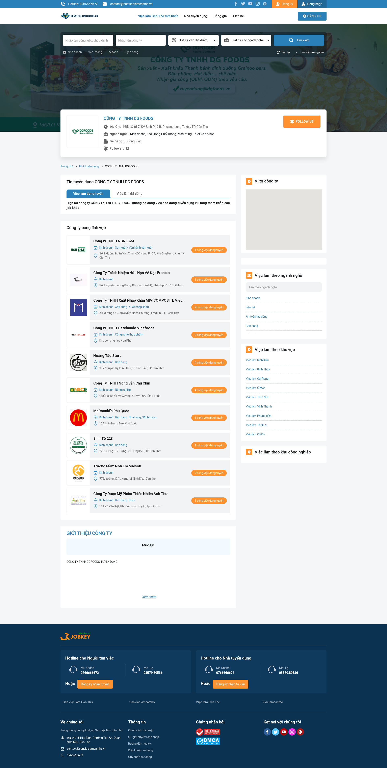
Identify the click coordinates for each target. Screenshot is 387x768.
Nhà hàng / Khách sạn (142, 417)
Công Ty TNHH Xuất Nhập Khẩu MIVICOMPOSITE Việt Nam (137, 300)
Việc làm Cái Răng (257, 378)
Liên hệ (238, 16)
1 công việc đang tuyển (209, 250)
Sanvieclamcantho (142, 702)
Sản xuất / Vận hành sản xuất (133, 247)
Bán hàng (121, 362)
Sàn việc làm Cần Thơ (78, 702)
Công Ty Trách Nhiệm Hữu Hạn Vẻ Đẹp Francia (131, 273)
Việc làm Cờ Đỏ (255, 434)
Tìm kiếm (303, 40)
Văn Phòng (95, 52)
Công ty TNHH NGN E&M (113, 241)
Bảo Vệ (250, 307)
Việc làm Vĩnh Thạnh (259, 406)
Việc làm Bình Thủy (258, 369)
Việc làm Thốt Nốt (257, 397)
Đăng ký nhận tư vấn (95, 684)
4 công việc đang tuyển (209, 362)
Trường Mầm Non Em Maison (117, 466)
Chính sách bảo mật (140, 730)
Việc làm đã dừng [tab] (130, 194)
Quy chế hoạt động (140, 757)
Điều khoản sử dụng (140, 750)
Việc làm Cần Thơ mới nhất (158, 16)
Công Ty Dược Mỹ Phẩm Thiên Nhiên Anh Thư (130, 494)
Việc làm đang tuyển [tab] (88, 194)
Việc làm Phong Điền (259, 415)
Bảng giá (220, 16)
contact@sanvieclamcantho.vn (131, 4)
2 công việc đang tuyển (209, 307)
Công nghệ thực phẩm (129, 334)
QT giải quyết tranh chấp (143, 737)
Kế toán (113, 52)
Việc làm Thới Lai (256, 425)
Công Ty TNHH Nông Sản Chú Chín (121, 383)
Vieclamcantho (272, 702)
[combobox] (193, 40)
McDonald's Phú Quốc (111, 411)
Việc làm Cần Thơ (208, 702)
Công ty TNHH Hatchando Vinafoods (123, 328)
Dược (132, 500)
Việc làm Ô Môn (255, 388)
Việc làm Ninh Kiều (257, 360)
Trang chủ (66, 166)
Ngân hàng (131, 52)
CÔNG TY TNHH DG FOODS (128, 118)
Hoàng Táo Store (107, 355)
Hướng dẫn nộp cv (139, 743)
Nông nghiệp (123, 389)
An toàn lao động (256, 316)
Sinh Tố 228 (103, 438)
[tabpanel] (148, 205)
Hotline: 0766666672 (83, 4)
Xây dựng (121, 306)
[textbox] (193, 40)
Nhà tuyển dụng (195, 16)
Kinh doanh (75, 52)
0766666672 (75, 755)
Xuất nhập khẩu (139, 306)
